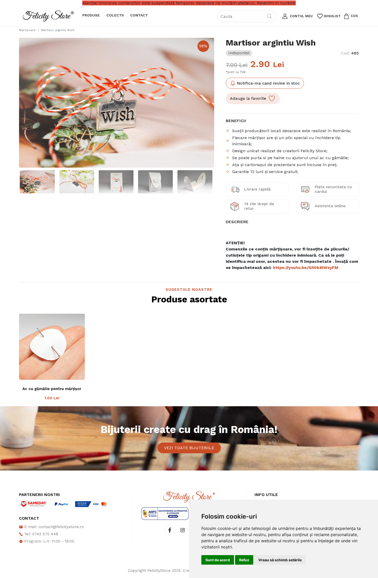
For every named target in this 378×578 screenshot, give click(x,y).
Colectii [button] (115, 15)
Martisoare (27, 30)
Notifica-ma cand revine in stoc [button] (268, 83)
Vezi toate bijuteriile (189, 447)
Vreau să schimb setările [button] (280, 560)
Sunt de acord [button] (217, 560)
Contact (139, 15)
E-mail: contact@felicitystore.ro (53, 527)
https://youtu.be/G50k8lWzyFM (305, 267)
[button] (297, 16)
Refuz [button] (244, 560)
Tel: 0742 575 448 (40, 534)
